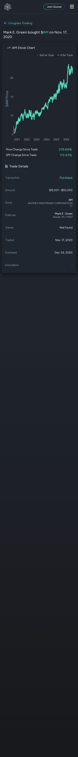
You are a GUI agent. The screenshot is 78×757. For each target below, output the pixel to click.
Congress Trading (20, 23)
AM (45, 32)
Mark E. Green (64, 213)
